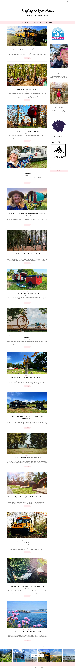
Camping (24, 291)
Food (41, 22)
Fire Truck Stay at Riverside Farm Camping (27, 293)
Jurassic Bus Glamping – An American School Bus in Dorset (27, 49)
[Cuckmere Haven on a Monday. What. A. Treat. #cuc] (56, 655)
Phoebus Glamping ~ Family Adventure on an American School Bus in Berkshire (27, 542)
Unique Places (29, 414)
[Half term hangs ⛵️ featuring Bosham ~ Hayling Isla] (69, 655)
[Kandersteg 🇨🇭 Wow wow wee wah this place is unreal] (6, 655)
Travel (22, 22)
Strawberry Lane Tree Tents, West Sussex (27, 131)
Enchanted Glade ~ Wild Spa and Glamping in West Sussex (27, 587)
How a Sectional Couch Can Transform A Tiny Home (27, 254)
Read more (27, 58)
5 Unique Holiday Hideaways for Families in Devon (27, 631)
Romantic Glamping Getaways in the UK (27, 89)
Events (45, 22)
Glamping (27, 22)
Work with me (51, 22)
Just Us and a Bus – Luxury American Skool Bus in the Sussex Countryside (27, 173)
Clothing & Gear (34, 22)
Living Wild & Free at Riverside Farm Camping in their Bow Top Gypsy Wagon (27, 214)
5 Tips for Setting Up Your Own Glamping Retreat (27, 457)
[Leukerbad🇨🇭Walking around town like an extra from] (19, 655)
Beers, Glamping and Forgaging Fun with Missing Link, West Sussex (27, 497)
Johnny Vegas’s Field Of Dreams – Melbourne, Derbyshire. (27, 377)
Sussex (29, 169)
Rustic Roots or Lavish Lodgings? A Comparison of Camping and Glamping (27, 336)
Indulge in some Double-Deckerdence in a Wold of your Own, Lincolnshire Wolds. (27, 417)
